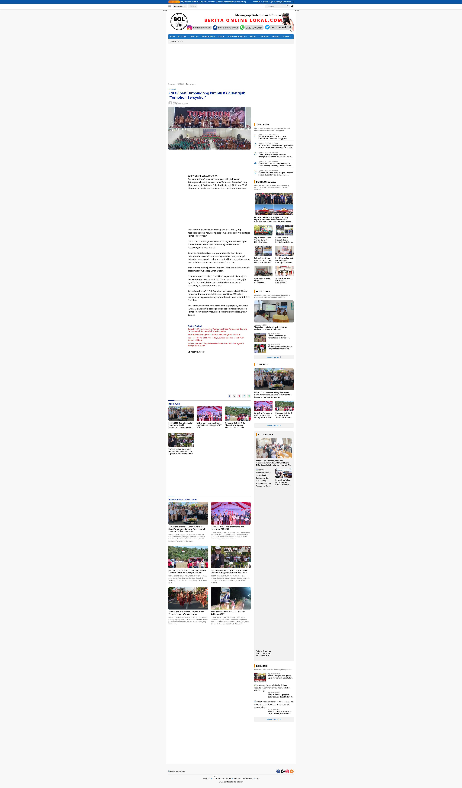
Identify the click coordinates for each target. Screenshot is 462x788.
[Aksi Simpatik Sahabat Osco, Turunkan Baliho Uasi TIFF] (231, 598)
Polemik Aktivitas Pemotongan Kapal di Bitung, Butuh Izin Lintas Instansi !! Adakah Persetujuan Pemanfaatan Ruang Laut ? (275, 174)
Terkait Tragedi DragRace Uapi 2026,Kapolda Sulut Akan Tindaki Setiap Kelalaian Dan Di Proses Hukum (279, 712)
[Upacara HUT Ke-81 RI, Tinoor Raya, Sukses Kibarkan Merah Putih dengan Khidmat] (238, 413)
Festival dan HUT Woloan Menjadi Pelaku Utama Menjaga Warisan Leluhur (186, 613)
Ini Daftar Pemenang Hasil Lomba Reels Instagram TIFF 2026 (214, 334)
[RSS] (292, 771)
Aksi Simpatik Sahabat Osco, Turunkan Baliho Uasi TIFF (228, 613)
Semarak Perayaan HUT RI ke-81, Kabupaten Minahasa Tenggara (272, 137)
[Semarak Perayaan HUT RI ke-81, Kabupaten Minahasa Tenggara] (284, 271)
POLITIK (221, 36)
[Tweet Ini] (234, 396)
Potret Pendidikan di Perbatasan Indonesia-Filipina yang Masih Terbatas (280, 337)
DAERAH (193, 36)
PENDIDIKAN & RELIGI (236, 36)
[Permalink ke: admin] (170, 103)
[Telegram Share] (244, 396)
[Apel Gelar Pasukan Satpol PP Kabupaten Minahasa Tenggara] (263, 271)
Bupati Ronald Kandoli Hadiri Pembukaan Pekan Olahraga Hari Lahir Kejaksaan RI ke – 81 (284, 240)
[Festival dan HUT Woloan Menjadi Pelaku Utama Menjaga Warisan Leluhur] (188, 598)
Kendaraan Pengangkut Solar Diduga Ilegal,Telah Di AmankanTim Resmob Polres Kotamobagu (280, 696)
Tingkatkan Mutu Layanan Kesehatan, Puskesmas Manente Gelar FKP (270, 328)
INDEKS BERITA (180, 6)
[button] (287, 6)
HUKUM (253, 36)
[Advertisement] (157, 45)
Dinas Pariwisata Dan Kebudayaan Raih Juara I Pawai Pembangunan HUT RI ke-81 (275, 146)
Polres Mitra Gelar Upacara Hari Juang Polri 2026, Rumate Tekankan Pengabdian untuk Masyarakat (263, 260)
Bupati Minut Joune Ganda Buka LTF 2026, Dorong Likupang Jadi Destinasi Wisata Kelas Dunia (274, 165)
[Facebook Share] (229, 396)
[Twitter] (283, 771)
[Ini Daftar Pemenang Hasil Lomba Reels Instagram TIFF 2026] (209, 413)
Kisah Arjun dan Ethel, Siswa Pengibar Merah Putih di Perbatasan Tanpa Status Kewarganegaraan (280, 348)
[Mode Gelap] (292, 6)
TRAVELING (264, 36)
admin (175, 102)
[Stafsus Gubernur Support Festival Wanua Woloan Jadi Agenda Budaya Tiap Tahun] (181, 440)
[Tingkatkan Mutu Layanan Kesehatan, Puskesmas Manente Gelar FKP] (274, 311)
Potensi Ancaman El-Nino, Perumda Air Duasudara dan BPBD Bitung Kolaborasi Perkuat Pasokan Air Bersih (263, 653)
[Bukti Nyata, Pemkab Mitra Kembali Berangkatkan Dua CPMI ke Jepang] (284, 251)
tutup (165, 10)
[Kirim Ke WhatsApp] (249, 396)
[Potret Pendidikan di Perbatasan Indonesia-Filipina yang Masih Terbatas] (260, 337)
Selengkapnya (273, 357)
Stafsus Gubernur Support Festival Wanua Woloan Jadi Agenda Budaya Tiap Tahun (216, 344)
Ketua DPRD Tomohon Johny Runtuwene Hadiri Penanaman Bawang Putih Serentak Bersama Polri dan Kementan (217, 330)
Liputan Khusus (176, 41)
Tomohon (172, 89)
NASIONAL (182, 36)
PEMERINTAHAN (208, 36)
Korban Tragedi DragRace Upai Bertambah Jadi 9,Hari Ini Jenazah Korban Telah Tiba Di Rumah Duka (280, 677)
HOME (172, 36)
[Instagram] (287, 771)
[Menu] (170, 6)
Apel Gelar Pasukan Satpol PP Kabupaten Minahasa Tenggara (263, 280)
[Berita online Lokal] (231, 21)
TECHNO (275, 36)
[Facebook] (278, 771)
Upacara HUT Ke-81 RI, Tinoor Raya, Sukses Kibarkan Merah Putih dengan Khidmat (216, 339)
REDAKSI (193, 6)
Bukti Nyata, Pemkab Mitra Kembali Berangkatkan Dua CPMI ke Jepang (284, 260)
